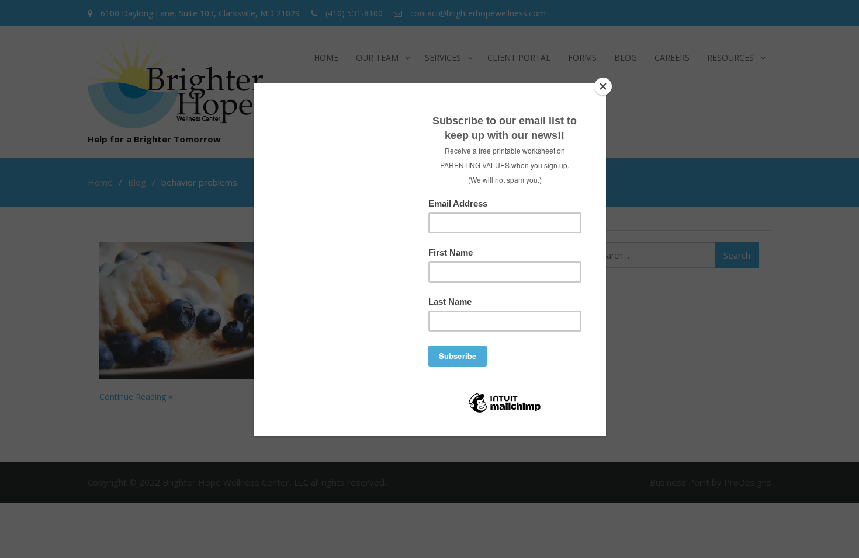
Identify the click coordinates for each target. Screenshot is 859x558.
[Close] (603, 86)
